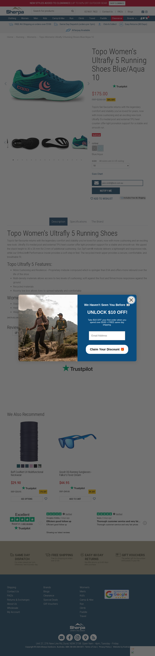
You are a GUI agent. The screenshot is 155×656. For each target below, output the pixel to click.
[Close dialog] (131, 300)
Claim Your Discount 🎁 (107, 349)
